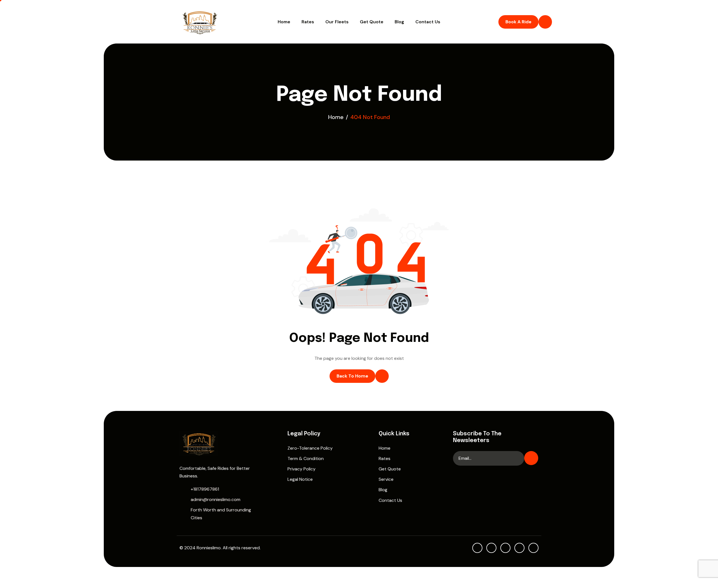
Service (386, 479)
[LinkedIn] (533, 548)
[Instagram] (519, 548)
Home (284, 22)
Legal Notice (300, 479)
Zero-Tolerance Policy (310, 448)
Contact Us (427, 22)
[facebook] (491, 548)
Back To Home (352, 376)
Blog (399, 22)
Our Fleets (337, 22)
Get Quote (371, 22)
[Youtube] (477, 548)
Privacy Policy (301, 469)
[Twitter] (505, 548)
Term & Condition (305, 458)
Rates (308, 22)
